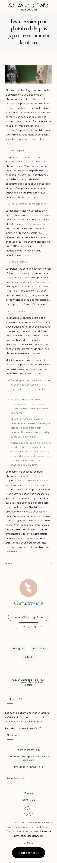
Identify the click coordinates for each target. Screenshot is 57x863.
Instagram (18, 648)
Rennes (28, 793)
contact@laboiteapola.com (28, 617)
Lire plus (28, 842)
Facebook (38, 648)
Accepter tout (28, 853)
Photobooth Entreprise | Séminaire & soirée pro (28, 758)
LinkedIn (28, 657)
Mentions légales (34, 683)
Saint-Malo (28, 800)
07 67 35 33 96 (29, 626)
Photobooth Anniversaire (28, 766)
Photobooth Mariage (28, 749)
